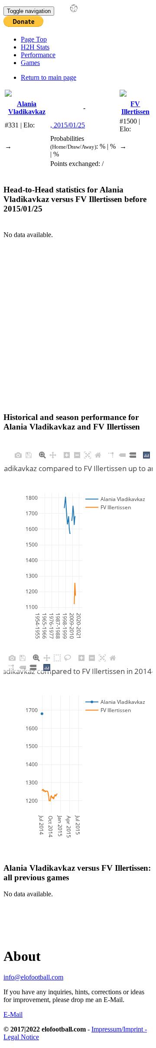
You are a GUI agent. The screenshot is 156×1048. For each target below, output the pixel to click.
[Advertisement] (78, 317)
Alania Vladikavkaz (27, 107)
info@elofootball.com (33, 977)
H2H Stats (35, 47)
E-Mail (13, 1014)
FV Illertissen (135, 107)
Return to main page (48, 77)
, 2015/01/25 (67, 125)
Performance (38, 55)
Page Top (34, 39)
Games (30, 62)
